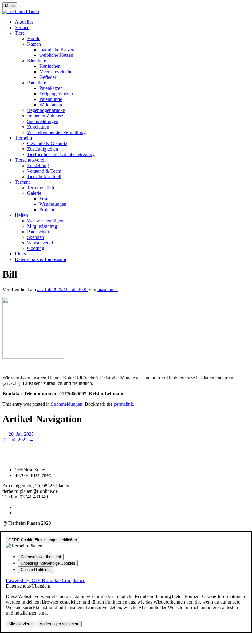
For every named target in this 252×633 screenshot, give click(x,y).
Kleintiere (36, 60)
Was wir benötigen (45, 220)
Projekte (47, 209)
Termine (23, 182)
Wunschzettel (40, 242)
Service (22, 27)
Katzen (34, 44)
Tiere (20, 33)
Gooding (35, 248)
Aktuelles (24, 22)
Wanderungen (52, 204)
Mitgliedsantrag (42, 226)
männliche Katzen (56, 49)
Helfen (21, 215)
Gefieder (47, 77)
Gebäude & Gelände (47, 143)
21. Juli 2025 (18, 439)
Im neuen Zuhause (45, 115)
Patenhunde (50, 99)
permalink (123, 404)
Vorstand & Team (44, 171)
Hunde (33, 38)
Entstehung (38, 165)
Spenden (35, 237)
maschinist (107, 289)
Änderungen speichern (59, 624)
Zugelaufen (38, 126)
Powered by (45, 580)
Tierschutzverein (31, 160)
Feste (44, 198)
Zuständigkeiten (42, 149)
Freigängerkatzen (56, 93)
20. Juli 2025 (18, 434)
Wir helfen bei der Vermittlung (56, 132)
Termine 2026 (40, 187)
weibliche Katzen (56, 55)
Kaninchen (50, 66)
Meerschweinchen (57, 71)
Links (20, 253)
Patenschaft (38, 231)
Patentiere (36, 82)
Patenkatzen (51, 88)
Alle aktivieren (20, 624)
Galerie (34, 193)
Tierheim (23, 137)
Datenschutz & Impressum (40, 259)
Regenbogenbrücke (46, 110)
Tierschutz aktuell (44, 176)
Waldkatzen (50, 104)
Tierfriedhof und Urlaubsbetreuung (61, 154)
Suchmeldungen (42, 121)
